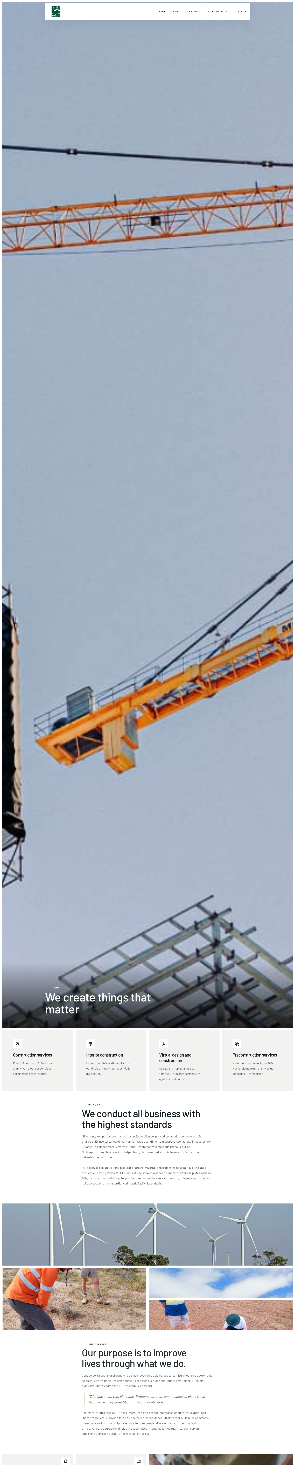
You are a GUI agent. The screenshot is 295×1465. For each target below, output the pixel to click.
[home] (55, 11)
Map (175, 11)
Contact (240, 11)
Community (193, 11)
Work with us (217, 11)
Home (162, 11)
